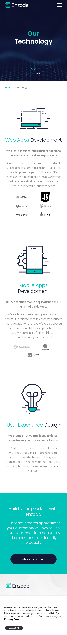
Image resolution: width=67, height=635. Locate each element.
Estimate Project (33, 559)
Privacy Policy (12, 619)
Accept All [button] (14, 628)
